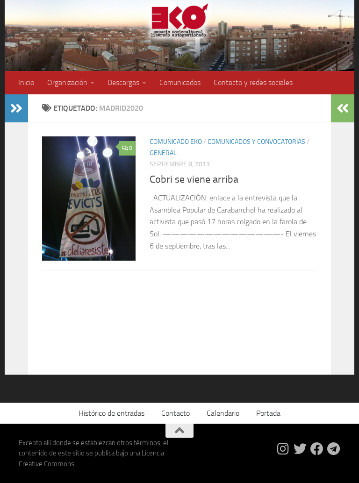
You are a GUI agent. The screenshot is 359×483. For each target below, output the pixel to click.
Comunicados (180, 82)
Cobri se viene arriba (194, 179)
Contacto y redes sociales (253, 82)
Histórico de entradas (111, 413)
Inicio (26, 82)
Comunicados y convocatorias (256, 142)
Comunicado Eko (176, 142)
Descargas (123, 82)
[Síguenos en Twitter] (300, 448)
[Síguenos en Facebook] (316, 448)
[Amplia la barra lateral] (16, 108)
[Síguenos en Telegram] (333, 448)
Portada (268, 413)
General (163, 153)
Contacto (175, 413)
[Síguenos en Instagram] (283, 448)
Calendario (223, 413)
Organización (67, 82)
